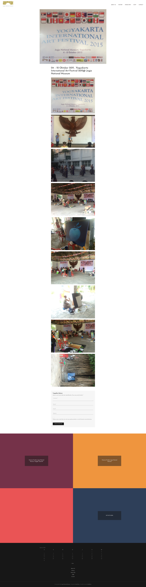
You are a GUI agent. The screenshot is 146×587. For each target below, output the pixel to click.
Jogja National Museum (65, 584)
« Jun (72, 563)
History (120, 4)
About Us (113, 4)
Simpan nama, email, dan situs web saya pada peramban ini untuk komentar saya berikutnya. (72, 419)
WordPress (89, 584)
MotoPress (77, 584)
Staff (134, 4)
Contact (141, 4)
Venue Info (128, 4)
